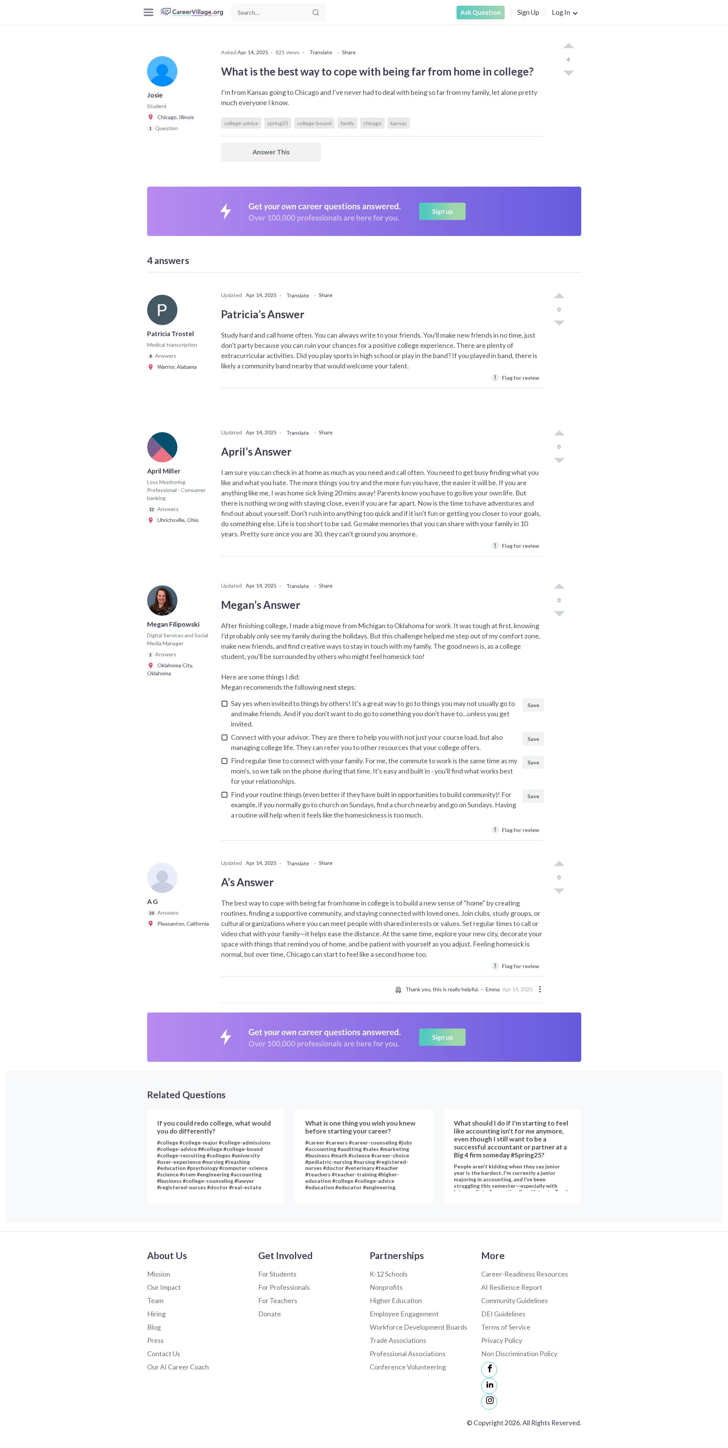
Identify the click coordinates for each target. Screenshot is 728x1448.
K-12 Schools (389, 1274)
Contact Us (163, 1353)
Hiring (156, 1314)
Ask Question (480, 12)
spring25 (277, 123)
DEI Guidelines (503, 1314)
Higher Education (396, 1300)
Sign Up (528, 12)
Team (155, 1300)
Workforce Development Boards (418, 1327)
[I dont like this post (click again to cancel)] (568, 72)
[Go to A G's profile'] (164, 880)
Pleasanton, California (181, 923)
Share (349, 52)
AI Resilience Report (511, 1287)
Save (533, 705)
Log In (561, 12)
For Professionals (284, 1287)
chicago (372, 123)
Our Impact (164, 1287)
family (347, 123)
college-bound (314, 123)
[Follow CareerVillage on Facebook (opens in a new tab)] (489, 1370)
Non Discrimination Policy (519, 1353)
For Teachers (277, 1300)
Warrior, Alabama (175, 366)
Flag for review (516, 377)
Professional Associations (408, 1353)
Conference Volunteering (408, 1367)
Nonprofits (386, 1287)
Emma (493, 989)
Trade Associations (398, 1340)
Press (155, 1340)
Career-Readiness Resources (524, 1274)
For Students (277, 1274)
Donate (269, 1314)
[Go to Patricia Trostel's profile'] (164, 312)
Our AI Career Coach (178, 1367)
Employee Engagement (404, 1314)
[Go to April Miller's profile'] (164, 449)
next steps (338, 687)
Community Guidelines (514, 1300)
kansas (399, 123)
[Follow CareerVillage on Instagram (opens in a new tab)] (489, 1402)
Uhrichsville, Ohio (176, 520)
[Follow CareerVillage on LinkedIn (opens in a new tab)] (489, 1386)
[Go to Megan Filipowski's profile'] (164, 602)
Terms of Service (505, 1327)
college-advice (241, 123)
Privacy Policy (501, 1340)
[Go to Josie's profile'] (164, 73)
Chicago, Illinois (174, 117)
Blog (154, 1327)
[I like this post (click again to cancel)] (568, 46)
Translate (320, 52)
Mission (158, 1274)
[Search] (316, 12)
